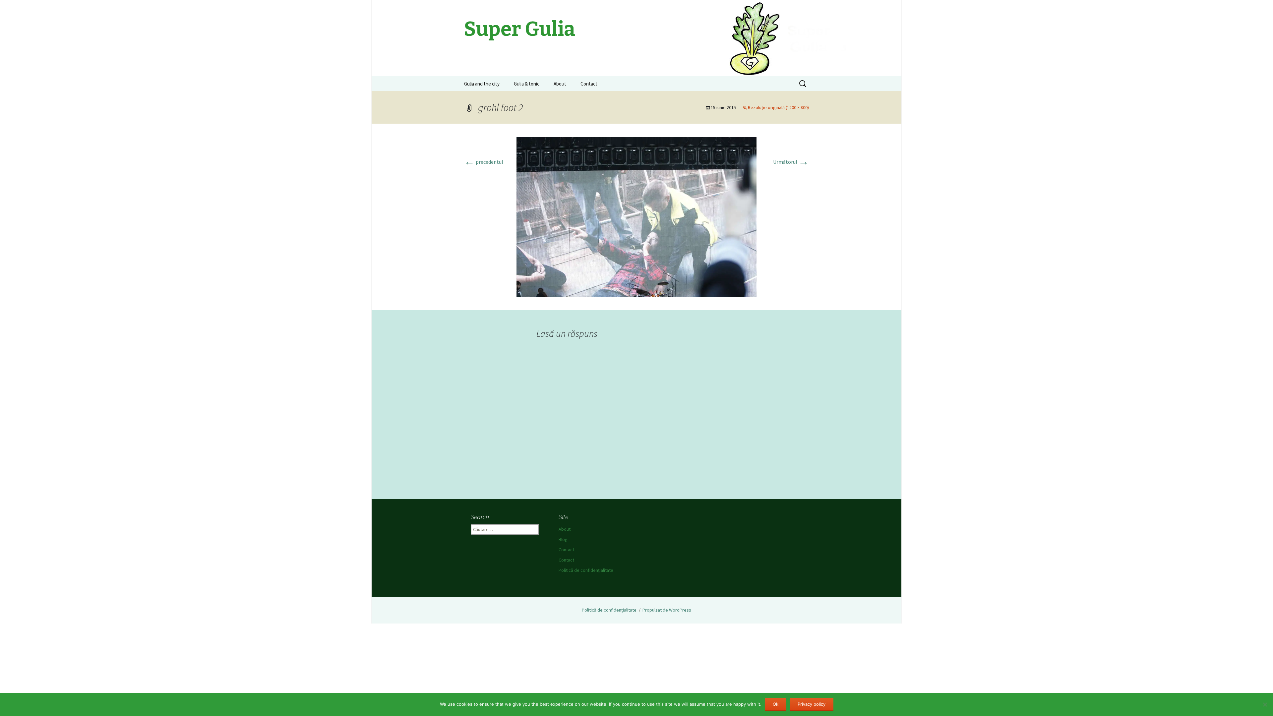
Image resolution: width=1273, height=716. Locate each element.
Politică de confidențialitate (586, 570)
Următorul (791, 161)
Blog (563, 539)
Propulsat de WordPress (666, 610)
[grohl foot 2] (636, 216)
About (560, 84)
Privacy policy (811, 704)
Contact (588, 84)
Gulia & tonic (526, 84)
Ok (775, 704)
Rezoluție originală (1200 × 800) (778, 107)
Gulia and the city (482, 84)
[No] (1264, 704)
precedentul (483, 161)
